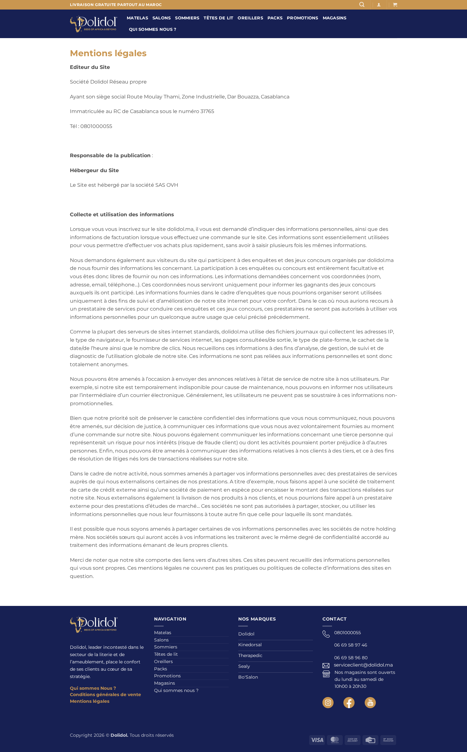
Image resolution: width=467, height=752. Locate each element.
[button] (361, 4)
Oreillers (250, 18)
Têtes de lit (218, 18)
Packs (274, 18)
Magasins (335, 18)
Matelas (137, 18)
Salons (161, 18)
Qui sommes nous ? (152, 29)
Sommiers (187, 18)
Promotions (302, 18)
